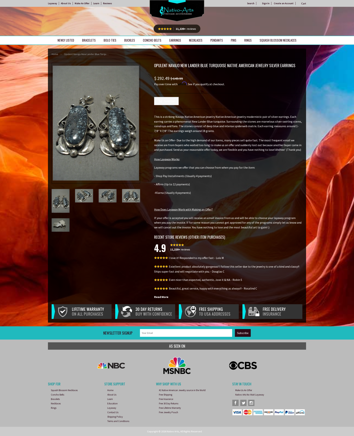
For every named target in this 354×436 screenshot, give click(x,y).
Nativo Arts (173, 431)
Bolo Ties (110, 40)
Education (112, 403)
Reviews (107, 3)
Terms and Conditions (118, 421)
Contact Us (112, 412)
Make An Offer (82, 3)
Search (250, 3)
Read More (161, 297)
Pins (233, 40)
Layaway (52, 3)
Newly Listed (66, 40)
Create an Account (284, 3)
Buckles (129, 40)
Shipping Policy (115, 416)
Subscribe (243, 333)
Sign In (265, 3)
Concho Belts (152, 40)
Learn (96, 3)
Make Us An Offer (243, 390)
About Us (66, 3)
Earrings (175, 40)
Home (55, 54)
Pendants (216, 40)
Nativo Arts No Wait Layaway (249, 394)
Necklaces (195, 40)
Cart (303, 3)
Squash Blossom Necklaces (278, 40)
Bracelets (89, 40)
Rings (248, 40)
